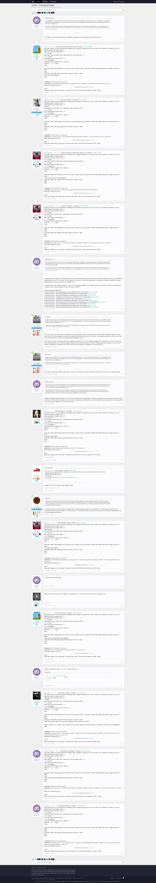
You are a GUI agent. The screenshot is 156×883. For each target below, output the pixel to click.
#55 (122, 605)
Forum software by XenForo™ (43, 878)
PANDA (90, 46)
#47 (122, 346)
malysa (37, 506)
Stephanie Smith (48, 206)
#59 (122, 798)
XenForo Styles (68, 878)
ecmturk (37, 267)
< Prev (39, 12)
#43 (122, 145)
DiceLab (46, 522)
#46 (122, 309)
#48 (122, 374)
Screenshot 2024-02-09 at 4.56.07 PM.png (61, 675)
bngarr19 (36, 25)
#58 (122, 743)
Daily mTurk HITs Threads (43, 7)
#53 (122, 570)
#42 (122, 92)
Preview (90, 292)
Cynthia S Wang (48, 751)
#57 (122, 685)
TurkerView (91, 87)
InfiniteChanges (36, 324)
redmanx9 (36, 759)
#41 (122, 39)
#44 (122, 198)
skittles (55, 7)
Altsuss (46, 46)
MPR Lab (46, 693)
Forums (38, 1)
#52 (122, 514)
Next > (52, 12)
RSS (123, 877)
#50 (122, 460)
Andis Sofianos (48, 153)
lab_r (45, 411)
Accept (96, 292)
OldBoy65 (36, 54)
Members (45, 1)
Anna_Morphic (36, 161)
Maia (36, 107)
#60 (122, 853)
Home (33, 1)
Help (117, 878)
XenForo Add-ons (60, 878)
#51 (122, 490)
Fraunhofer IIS (63, 669)
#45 (122, 251)
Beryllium (113, 878)
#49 (122, 403)
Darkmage (36, 701)
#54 (122, 586)
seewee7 (36, 475)
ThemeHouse (52, 879)
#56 (122, 661)
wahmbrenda (36, 602)
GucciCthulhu (36, 419)
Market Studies (48, 99)
